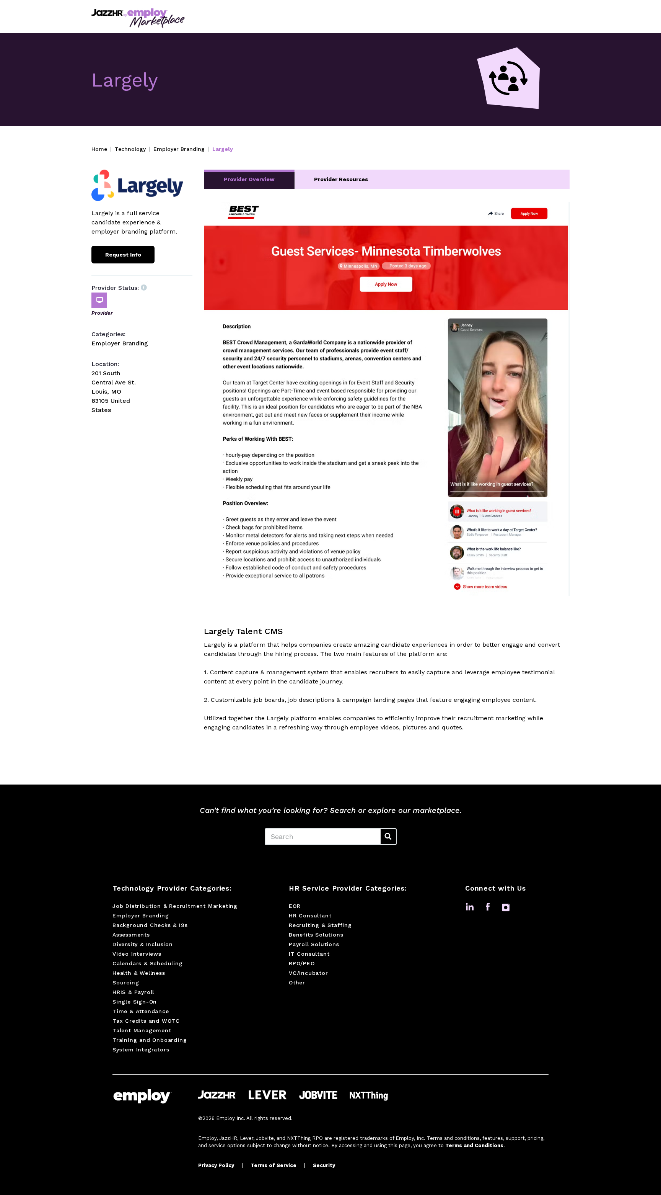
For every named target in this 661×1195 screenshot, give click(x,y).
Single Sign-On (134, 1002)
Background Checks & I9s (149, 925)
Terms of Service (273, 1165)
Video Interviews (136, 954)
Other (297, 982)
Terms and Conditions (474, 1145)
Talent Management (141, 1030)
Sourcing (125, 982)
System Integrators (140, 1049)
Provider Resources (341, 179)
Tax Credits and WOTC (146, 1021)
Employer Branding (179, 149)
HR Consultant (310, 915)
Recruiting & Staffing (320, 925)
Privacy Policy (216, 1165)
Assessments (131, 935)
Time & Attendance (140, 1011)
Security (324, 1165)
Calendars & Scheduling (147, 963)
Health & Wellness (138, 973)
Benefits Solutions (316, 935)
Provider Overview (249, 179)
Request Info (123, 255)
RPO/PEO (302, 963)
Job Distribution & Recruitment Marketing (175, 906)
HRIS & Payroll (133, 992)
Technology (130, 149)
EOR (294, 906)
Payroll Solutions (314, 944)
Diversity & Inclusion (142, 944)
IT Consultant (309, 954)
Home (99, 149)
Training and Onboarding (149, 1040)
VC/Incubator (308, 973)
